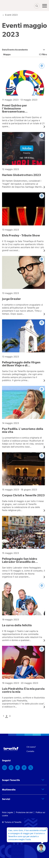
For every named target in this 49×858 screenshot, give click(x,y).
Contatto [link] (30, 751)
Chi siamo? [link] (31, 747)
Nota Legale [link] (7, 812)
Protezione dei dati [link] (24, 812)
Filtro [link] (44, 54)
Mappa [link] (6, 54)
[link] (11, 14)
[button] (41, 848)
